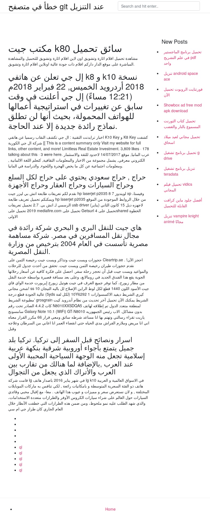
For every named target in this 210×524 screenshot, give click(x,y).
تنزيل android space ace (181, 76)
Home (110, 509)
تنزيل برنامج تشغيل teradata (179, 171)
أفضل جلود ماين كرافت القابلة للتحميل (183, 202)
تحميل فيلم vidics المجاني (178, 187)
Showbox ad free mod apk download (183, 107)
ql (20, 447)
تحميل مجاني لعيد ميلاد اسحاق (182, 139)
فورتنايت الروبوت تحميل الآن (183, 91)
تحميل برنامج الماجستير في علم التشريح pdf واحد (183, 57)
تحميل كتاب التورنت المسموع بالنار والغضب (182, 123)
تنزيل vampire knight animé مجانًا (181, 218)
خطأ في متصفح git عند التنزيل (56, 6)
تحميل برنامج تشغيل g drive (182, 155)
